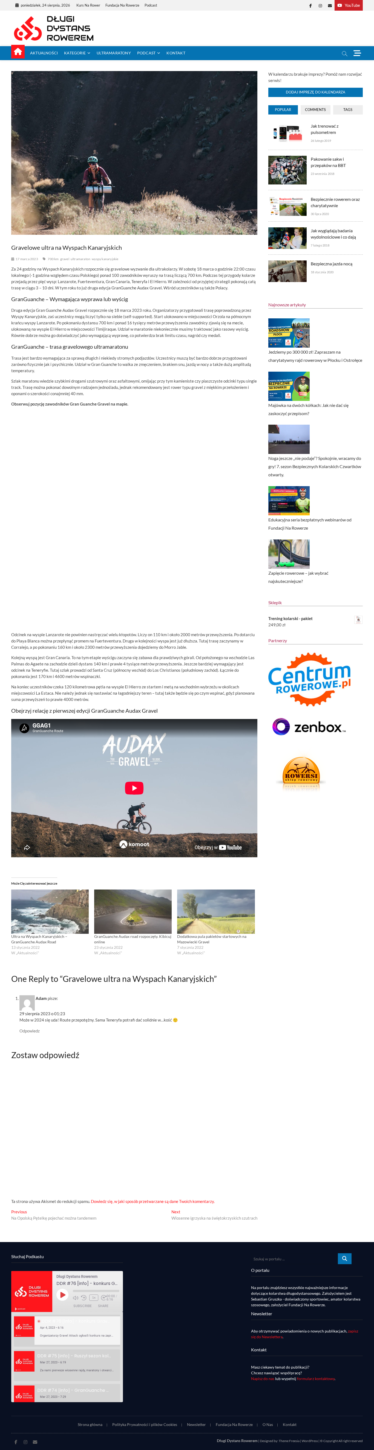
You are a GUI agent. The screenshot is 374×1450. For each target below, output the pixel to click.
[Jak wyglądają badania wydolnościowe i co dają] (287, 230)
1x (94, 1297)
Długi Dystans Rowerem (237, 1440)
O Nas (268, 1424)
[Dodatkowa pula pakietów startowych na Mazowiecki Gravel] (216, 912)
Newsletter (196, 1424)
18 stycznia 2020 (322, 272)
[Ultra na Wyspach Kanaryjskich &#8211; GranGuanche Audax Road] (50, 912)
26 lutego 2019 (321, 140)
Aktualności (44, 53)
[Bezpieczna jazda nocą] (287, 263)
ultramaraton (80, 259)
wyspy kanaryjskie (105, 259)
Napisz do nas (262, 1378)
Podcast (151, 5)
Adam (41, 998)
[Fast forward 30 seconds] (104, 1298)
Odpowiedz (29, 1030)
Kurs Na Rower (88, 5)
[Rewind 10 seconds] (84, 1298)
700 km (53, 259)
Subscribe (82, 1306)
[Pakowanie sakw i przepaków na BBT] (287, 158)
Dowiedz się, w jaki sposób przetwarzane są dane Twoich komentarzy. (153, 1201)
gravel (64, 259)
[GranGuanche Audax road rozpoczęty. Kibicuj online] (133, 912)
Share (103, 1306)
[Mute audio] (75, 1297)
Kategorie (75, 53)
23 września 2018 (322, 173)
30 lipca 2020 (320, 214)
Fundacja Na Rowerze (122, 5)
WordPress (310, 1441)
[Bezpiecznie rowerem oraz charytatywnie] (287, 198)
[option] (67, 1331)
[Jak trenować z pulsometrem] (287, 125)
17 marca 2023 (27, 259)
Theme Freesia (289, 1441)
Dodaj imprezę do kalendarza (315, 92)
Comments (315, 109)
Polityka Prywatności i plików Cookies (144, 1424)
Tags (347, 109)
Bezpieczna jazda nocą (331, 263)
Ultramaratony (114, 53)
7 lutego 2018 (320, 245)
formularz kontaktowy (316, 1378)
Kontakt (175, 53)
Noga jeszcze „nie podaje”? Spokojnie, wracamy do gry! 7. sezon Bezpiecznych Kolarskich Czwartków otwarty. (314, 466)
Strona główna (90, 1424)
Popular (283, 109)
